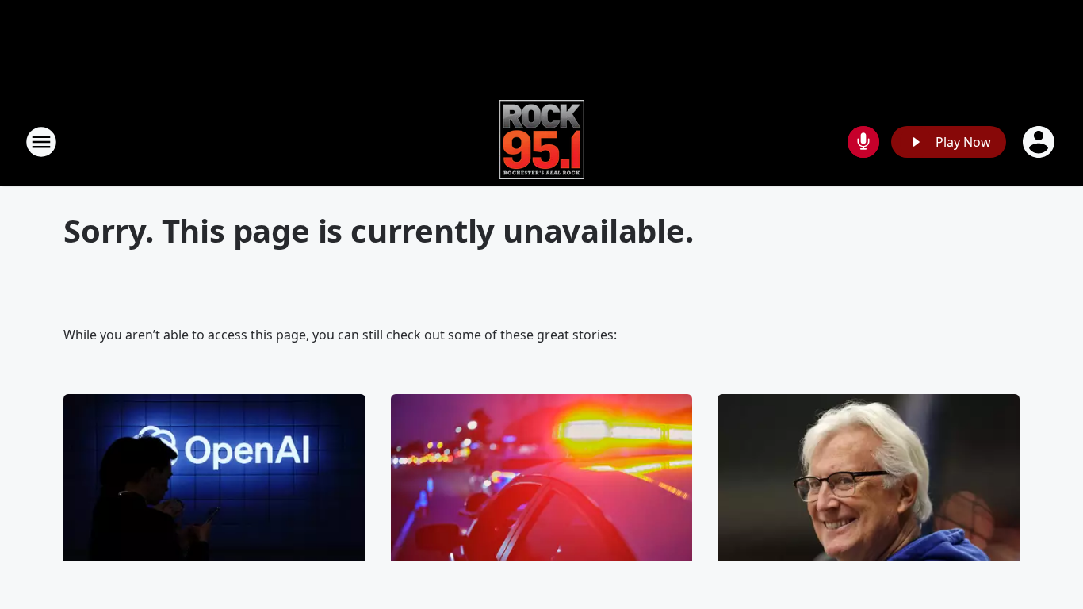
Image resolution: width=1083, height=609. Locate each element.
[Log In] (1040, 142)
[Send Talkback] (863, 142)
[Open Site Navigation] (41, 142)
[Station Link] (541, 141)
